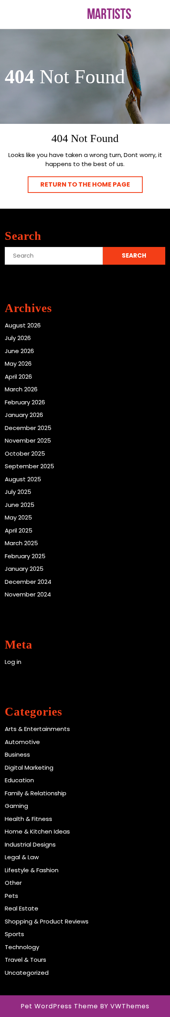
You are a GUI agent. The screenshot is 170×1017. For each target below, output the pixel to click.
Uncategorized (27, 972)
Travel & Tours (25, 959)
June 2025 (19, 505)
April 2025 (18, 530)
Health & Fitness (28, 819)
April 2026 (18, 376)
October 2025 (25, 453)
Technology (22, 947)
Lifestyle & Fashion (32, 870)
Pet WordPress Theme (59, 1006)
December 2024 (28, 582)
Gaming (16, 806)
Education (19, 780)
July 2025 (18, 492)
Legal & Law (22, 857)
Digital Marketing (29, 767)
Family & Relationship (35, 793)
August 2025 (23, 479)
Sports (14, 934)
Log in (13, 662)
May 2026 (18, 363)
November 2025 (28, 440)
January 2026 (24, 415)
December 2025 (28, 428)
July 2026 (18, 338)
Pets (11, 896)
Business (17, 754)
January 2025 (24, 569)
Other (13, 883)
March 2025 (21, 543)
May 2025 (18, 517)
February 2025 (25, 556)
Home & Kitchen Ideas (37, 831)
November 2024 (28, 594)
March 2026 (21, 389)
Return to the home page (91, 186)
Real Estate (21, 908)
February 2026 (25, 402)
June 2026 (19, 351)
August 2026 (23, 325)
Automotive (22, 742)
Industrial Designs (30, 844)
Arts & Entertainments (37, 729)
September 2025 (29, 466)
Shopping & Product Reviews (47, 921)
